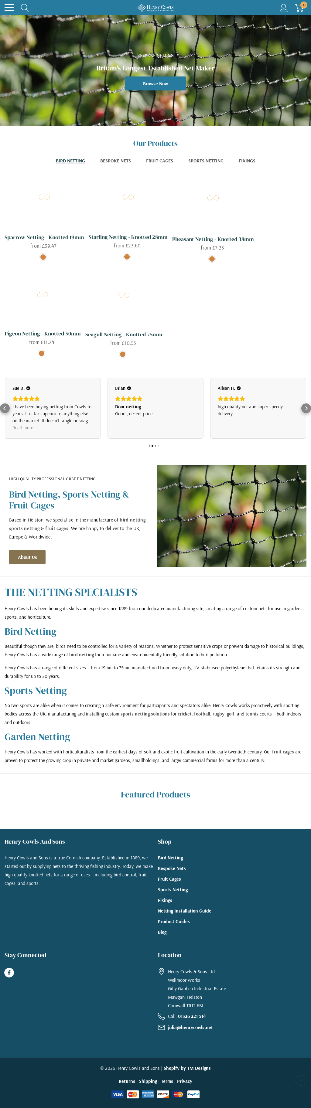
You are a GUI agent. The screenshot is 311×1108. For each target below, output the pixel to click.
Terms (167, 1088)
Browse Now (155, 83)
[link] (44, 197)
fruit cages (56, 535)
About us (27, 564)
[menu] (9, 7)
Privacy (184, 1088)
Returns (127, 1088)
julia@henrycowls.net (190, 1034)
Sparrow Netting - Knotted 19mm (44, 237)
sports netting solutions (145, 721)
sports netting (24, 535)
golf (230, 721)
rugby (218, 721)
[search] (25, 7)
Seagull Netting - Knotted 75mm (123, 334)
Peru (43, 257)
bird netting (132, 527)
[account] (284, 7)
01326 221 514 (192, 1023)
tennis (251, 721)
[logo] (155, 7)
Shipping (148, 1088)
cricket (185, 721)
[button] (5, 412)
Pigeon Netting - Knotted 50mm (43, 333)
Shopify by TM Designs (187, 1075)
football (202, 721)
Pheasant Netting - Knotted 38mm (213, 239)
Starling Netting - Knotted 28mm (128, 237)
